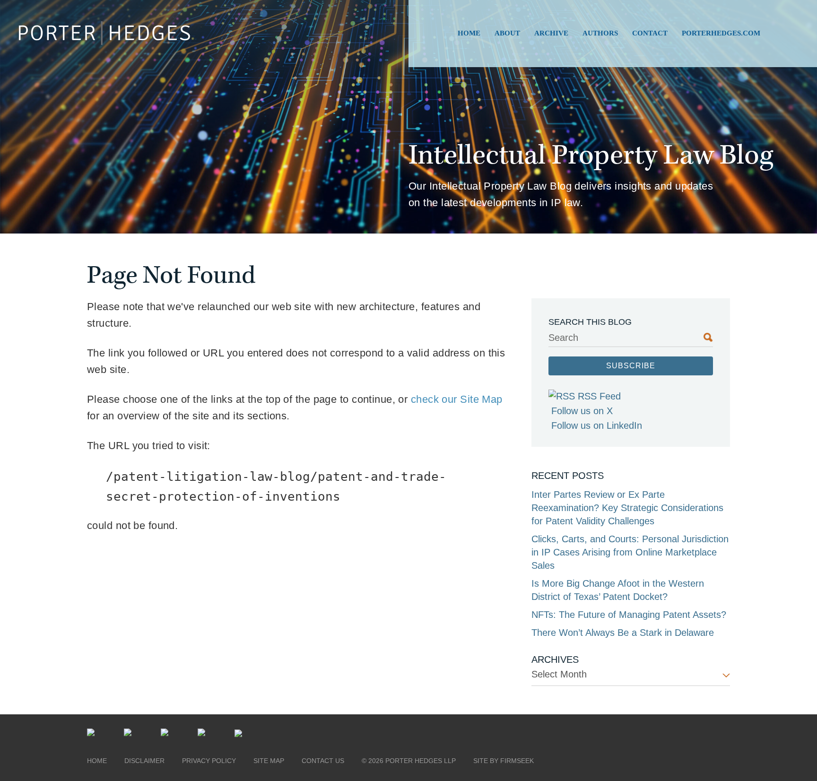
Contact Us (323, 760)
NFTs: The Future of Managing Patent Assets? (628, 614)
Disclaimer (144, 760)
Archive (551, 33)
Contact (650, 33)
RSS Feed (599, 396)
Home (469, 33)
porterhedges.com (721, 33)
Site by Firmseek (503, 760)
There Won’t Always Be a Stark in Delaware (622, 632)
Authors (600, 33)
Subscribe (630, 366)
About (507, 33)
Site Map (268, 760)
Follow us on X (582, 411)
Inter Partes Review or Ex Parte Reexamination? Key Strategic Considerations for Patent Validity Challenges (627, 507)
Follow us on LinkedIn (596, 425)
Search (563, 337)
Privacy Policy (209, 760)
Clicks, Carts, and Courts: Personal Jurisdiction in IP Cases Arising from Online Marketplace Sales (630, 552)
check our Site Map (457, 399)
